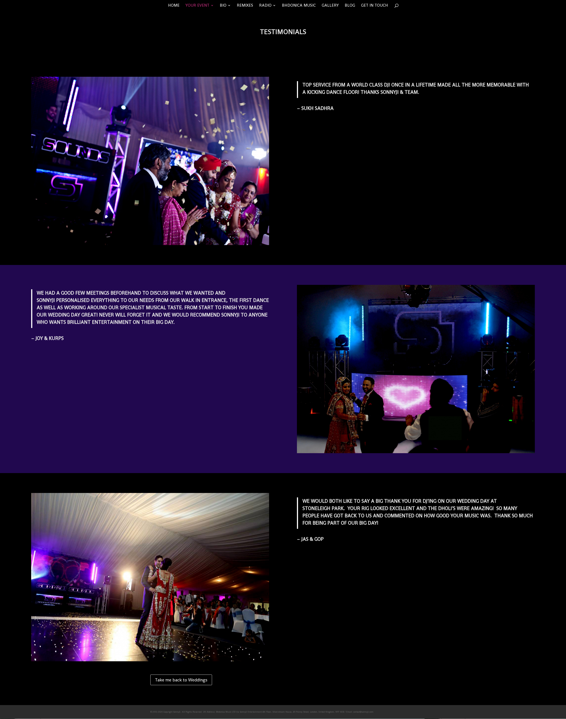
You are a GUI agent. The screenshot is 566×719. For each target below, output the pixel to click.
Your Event (197, 6)
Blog (350, 6)
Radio (265, 6)
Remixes (245, 6)
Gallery (330, 6)
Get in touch (374, 6)
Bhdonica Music (299, 6)
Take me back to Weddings (181, 680)
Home (174, 6)
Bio (223, 6)
